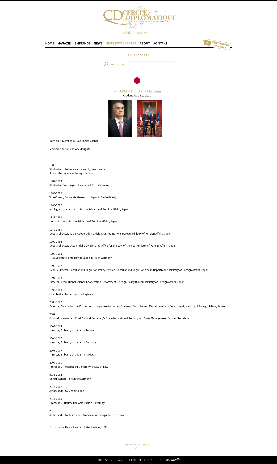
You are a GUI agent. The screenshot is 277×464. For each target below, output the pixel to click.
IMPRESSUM (105, 460)
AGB (121, 460)
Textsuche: (117, 64)
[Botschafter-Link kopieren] (115, 91)
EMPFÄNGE (82, 43)
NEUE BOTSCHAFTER (121, 43)
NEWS (98, 43)
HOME (49, 43)
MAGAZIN (64, 43)
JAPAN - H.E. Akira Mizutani (139, 91)
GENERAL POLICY (140, 460)
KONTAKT (160, 43)
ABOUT (145, 43)
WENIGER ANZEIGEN (137, 444)
